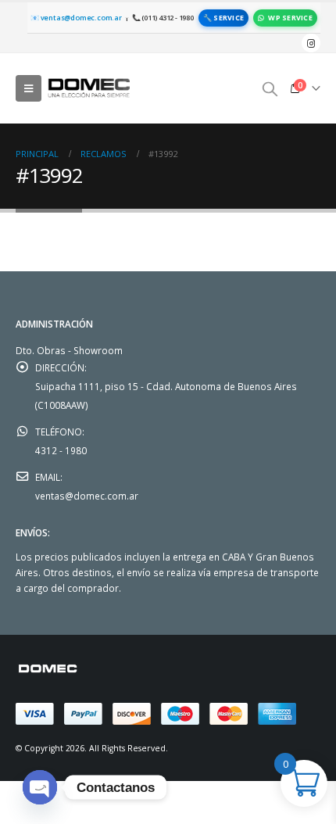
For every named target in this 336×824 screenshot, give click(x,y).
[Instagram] (311, 43)
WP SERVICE (290, 18)
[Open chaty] (40, 787)
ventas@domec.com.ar (86, 495)
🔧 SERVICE (223, 18)
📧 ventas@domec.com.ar (76, 17)
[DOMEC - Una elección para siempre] (90, 88)
